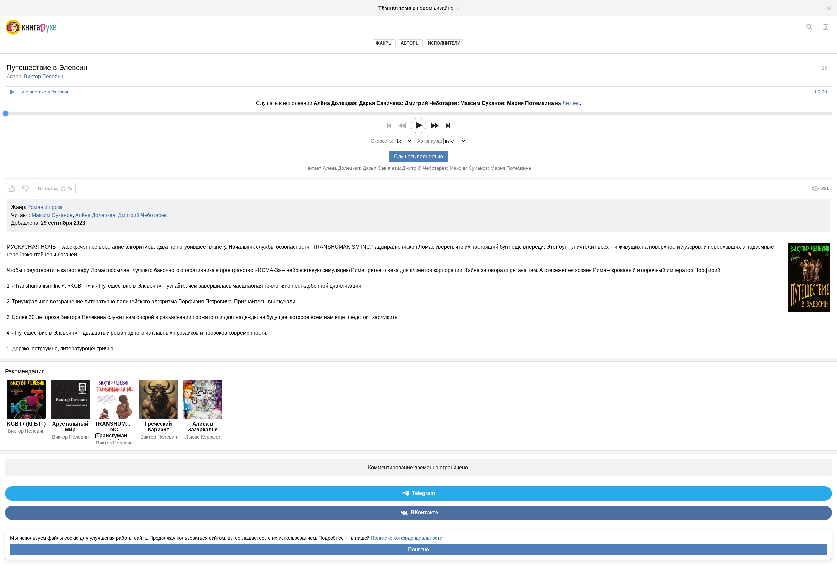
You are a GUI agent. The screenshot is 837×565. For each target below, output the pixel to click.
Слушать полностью (418, 156)
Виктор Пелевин (43, 76)
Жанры (384, 43)
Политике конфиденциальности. (407, 538)
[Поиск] (809, 27)
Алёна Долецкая (95, 215)
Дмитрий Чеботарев (142, 215)
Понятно (418, 549)
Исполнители (444, 43)
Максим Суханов (52, 215)
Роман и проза (45, 207)
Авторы (410, 43)
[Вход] (825, 27)
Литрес (571, 103)
